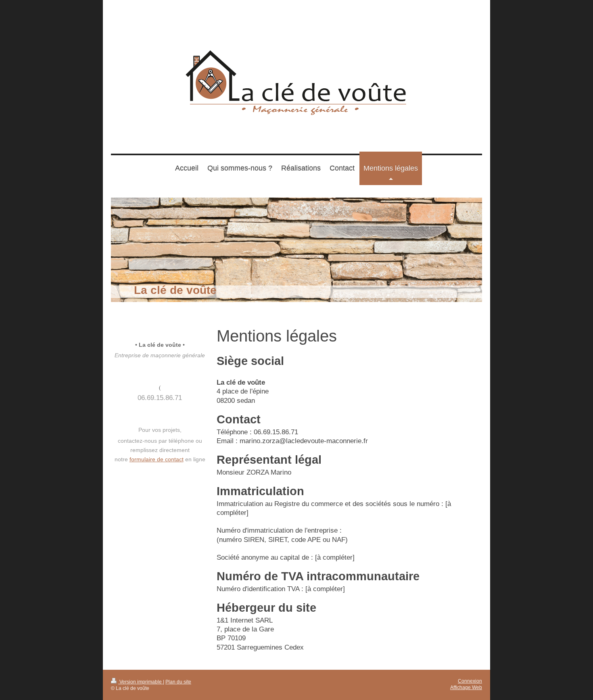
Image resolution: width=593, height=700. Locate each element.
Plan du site (178, 681)
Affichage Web (466, 687)
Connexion (470, 680)
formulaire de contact (156, 459)
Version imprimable (140, 681)
